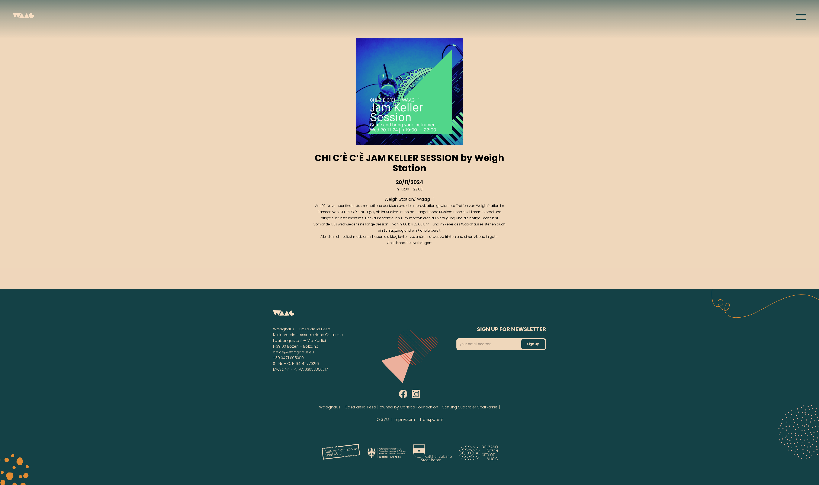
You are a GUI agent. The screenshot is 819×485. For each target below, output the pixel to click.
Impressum (404, 420)
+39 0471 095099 (288, 358)
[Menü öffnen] (801, 17)
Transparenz (431, 420)
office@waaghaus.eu (293, 352)
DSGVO (382, 420)
